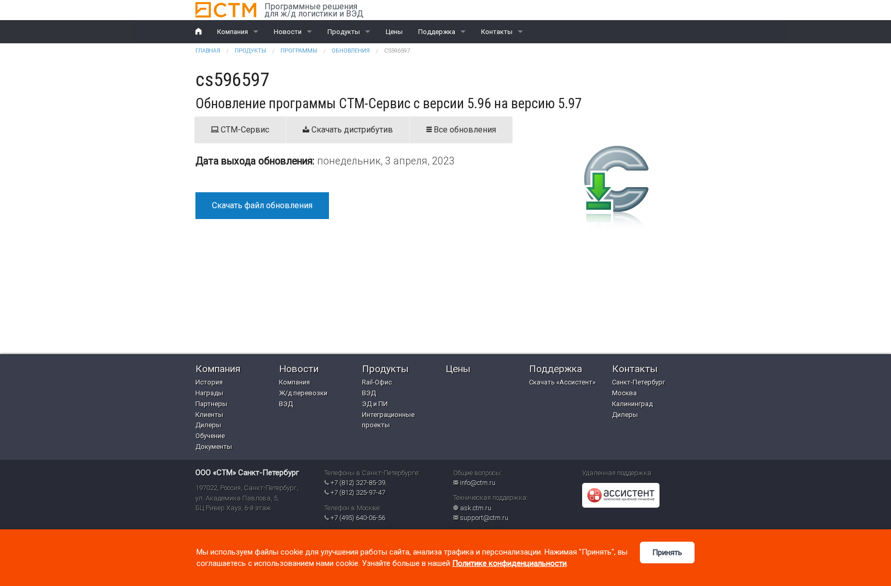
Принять (667, 552)
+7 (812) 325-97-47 (358, 492)
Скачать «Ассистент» (562, 382)
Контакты (497, 32)
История (209, 382)
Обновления (351, 50)
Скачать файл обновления (262, 205)
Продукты (343, 32)
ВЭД (286, 404)
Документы (213, 446)
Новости (288, 32)
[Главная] (225, 10)
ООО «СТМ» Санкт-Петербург (247, 472)
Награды (209, 393)
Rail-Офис (377, 382)
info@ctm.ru (478, 483)
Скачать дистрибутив (351, 130)
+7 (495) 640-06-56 (358, 518)
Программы (298, 50)
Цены (394, 32)
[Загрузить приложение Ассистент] (620, 495)
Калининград (632, 404)
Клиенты (209, 414)
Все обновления (464, 130)
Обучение (210, 436)
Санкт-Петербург (638, 382)
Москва (624, 393)
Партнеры (211, 404)
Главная (207, 50)
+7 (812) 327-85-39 (358, 483)
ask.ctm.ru (475, 508)
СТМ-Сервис (244, 130)
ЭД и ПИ (375, 404)
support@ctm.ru (484, 518)
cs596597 (397, 50)
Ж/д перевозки (303, 393)
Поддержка (436, 32)
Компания (232, 32)
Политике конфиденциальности (509, 563)
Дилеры (208, 425)
